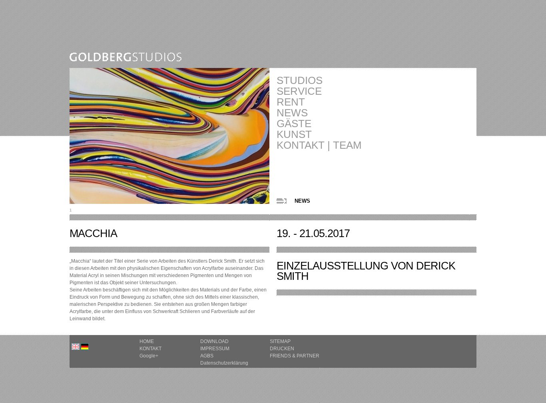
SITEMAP (280, 341)
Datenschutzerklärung (224, 363)
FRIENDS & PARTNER (294, 356)
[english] (76, 348)
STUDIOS (300, 80)
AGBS (206, 356)
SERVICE (299, 91)
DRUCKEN (282, 348)
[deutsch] (85, 348)
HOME (146, 341)
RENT (291, 102)
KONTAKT (150, 348)
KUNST (294, 134)
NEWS (292, 113)
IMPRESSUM (214, 348)
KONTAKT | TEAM (319, 145)
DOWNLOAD (214, 341)
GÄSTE (294, 123)
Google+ (148, 356)
